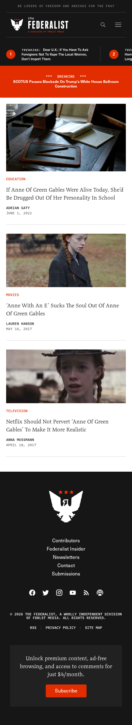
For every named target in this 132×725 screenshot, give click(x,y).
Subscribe (66, 690)
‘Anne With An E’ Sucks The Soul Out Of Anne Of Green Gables (62, 309)
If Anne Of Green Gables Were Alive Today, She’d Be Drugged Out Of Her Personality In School (64, 193)
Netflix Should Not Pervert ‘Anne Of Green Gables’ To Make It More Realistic (57, 425)
